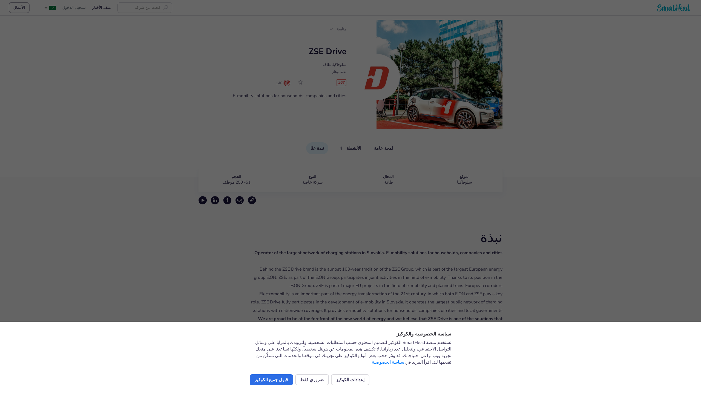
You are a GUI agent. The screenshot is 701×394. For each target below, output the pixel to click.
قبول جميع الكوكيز (271, 380)
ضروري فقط (312, 380)
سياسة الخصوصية (388, 362)
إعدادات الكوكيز (350, 380)
